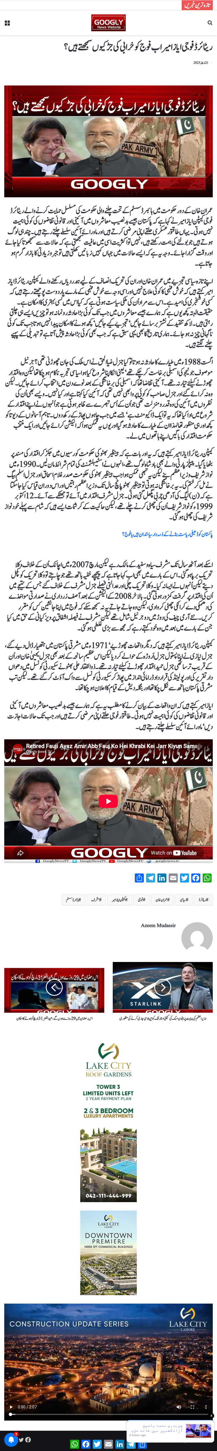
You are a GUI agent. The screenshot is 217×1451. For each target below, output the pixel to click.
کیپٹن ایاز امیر (118, 900)
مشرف (95, 900)
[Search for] (210, 25)
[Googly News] (108, 22)
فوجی (140, 900)
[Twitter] (21, 1439)
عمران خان (161, 900)
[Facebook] (28, 1439)
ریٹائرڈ (202, 900)
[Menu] (7, 25)
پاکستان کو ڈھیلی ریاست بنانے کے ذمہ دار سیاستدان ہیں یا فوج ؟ (167, 534)
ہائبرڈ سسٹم (72, 900)
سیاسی (183, 900)
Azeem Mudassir (158, 925)
